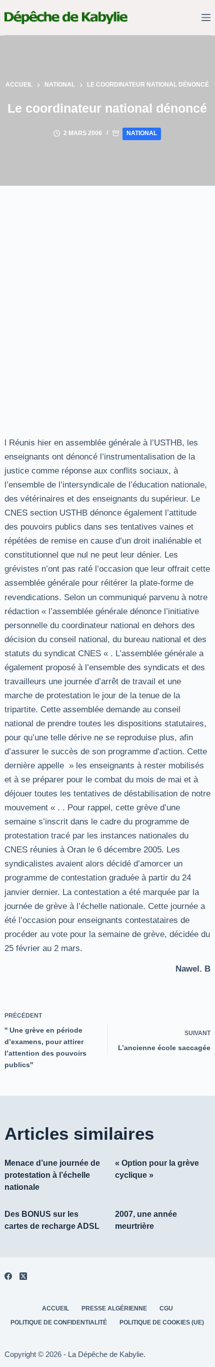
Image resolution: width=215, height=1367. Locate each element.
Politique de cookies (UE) (162, 1322)
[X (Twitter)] (23, 1276)
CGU (166, 1308)
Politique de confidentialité (58, 1322)
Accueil (55, 1308)
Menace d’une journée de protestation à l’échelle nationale (52, 1175)
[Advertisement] (107, 298)
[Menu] (206, 17)
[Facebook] (8, 1276)
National (141, 133)
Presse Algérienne (114, 1308)
